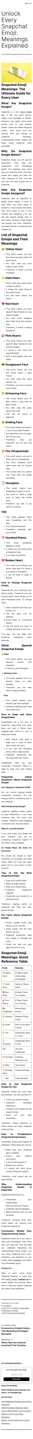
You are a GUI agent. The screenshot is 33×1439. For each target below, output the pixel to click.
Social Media (24, 1308)
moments (26, 1209)
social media (26, 112)
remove (21, 792)
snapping (17, 1260)
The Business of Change (9, 1310)
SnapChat (15, 1308)
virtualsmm (7, 1305)
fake (8, 947)
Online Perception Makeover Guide (14, 1408)
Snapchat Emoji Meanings (16, 1313)
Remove (10, 787)
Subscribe (16, 1379)
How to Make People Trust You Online (16, 1411)
